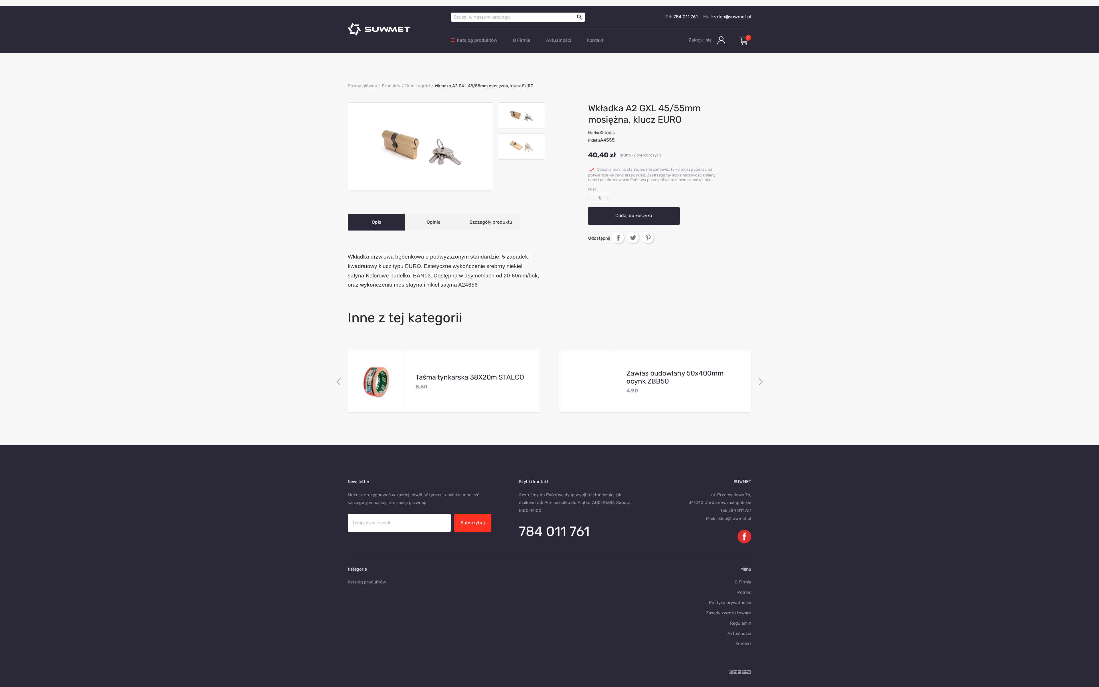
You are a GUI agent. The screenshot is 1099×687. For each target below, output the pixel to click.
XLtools (607, 132)
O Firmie (521, 40)
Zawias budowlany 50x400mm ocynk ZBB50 (675, 377)
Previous (338, 382)
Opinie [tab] (433, 222)
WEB (740, 672)
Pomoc (744, 592)
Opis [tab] (376, 222)
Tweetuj (633, 237)
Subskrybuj (472, 522)
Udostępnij (618, 237)
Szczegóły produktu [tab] (491, 222)
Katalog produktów (477, 40)
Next (760, 382)
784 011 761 (685, 16)
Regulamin (740, 623)
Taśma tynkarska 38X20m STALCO (470, 377)
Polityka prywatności (730, 602)
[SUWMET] (395, 29)
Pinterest (648, 237)
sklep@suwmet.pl (732, 16)
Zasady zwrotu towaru (728, 612)
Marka (593, 132)
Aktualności (558, 40)
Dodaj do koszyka (633, 215)
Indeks (594, 140)
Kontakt (595, 40)
